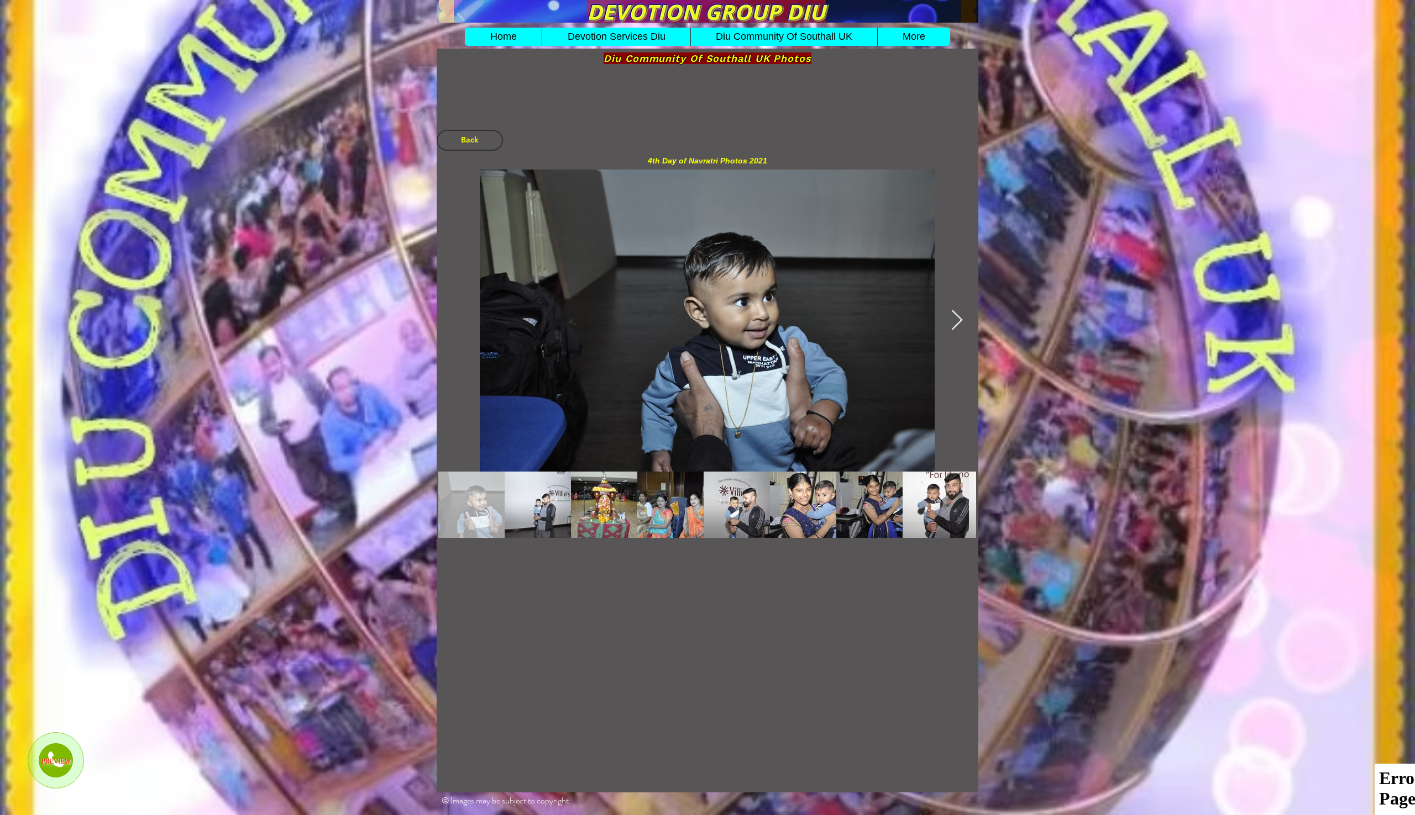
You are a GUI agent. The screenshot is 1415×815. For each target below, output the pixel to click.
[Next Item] (957, 320)
